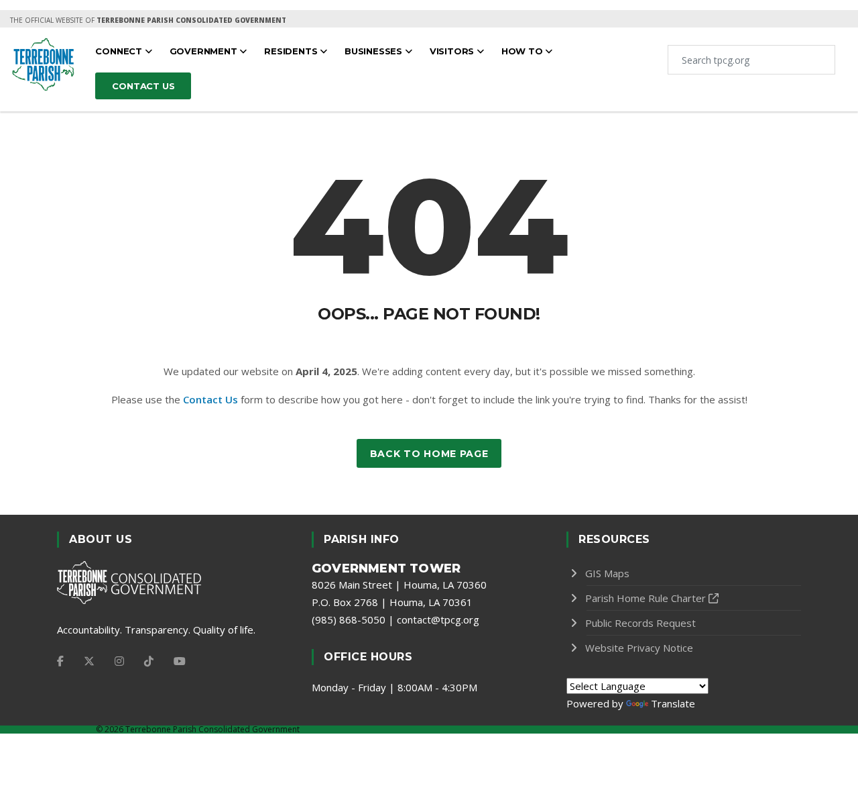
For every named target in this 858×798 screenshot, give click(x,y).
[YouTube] (179, 661)
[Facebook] (60, 661)
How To (523, 51)
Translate (673, 703)
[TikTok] (148, 661)
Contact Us (210, 399)
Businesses (375, 51)
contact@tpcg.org (438, 619)
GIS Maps (607, 573)
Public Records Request (640, 623)
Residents (292, 51)
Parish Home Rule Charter (645, 598)
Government (205, 51)
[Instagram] (119, 661)
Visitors (453, 51)
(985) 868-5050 (348, 619)
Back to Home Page (429, 454)
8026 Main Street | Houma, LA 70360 (399, 584)
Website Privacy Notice (639, 647)
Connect (119, 51)
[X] (89, 661)
